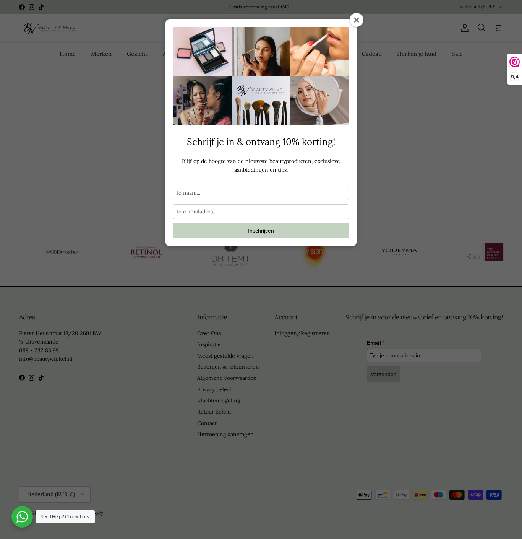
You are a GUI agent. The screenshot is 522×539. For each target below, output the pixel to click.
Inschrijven (261, 231)
